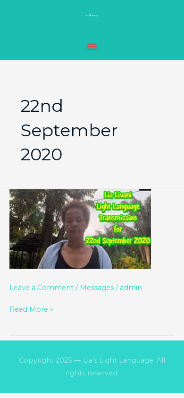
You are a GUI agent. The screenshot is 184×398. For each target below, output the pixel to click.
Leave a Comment (41, 287)
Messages (97, 287)
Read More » (31, 309)
